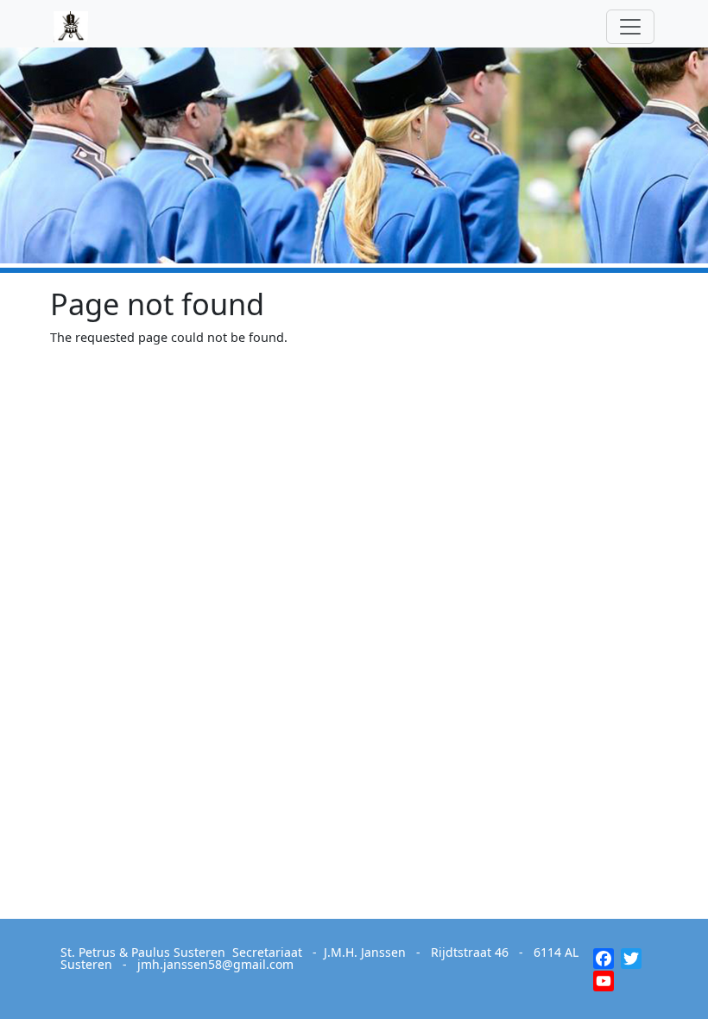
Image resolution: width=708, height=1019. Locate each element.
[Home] (78, 26)
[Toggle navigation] (630, 26)
